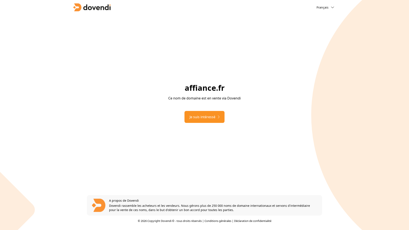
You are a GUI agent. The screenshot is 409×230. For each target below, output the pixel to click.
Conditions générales (217, 221)
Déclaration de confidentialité (252, 221)
